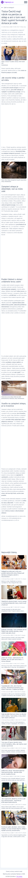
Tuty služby (19, 876)
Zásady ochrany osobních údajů (14, 871)
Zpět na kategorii (9, 7)
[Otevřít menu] (25, 2)
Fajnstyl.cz (9, 2)
